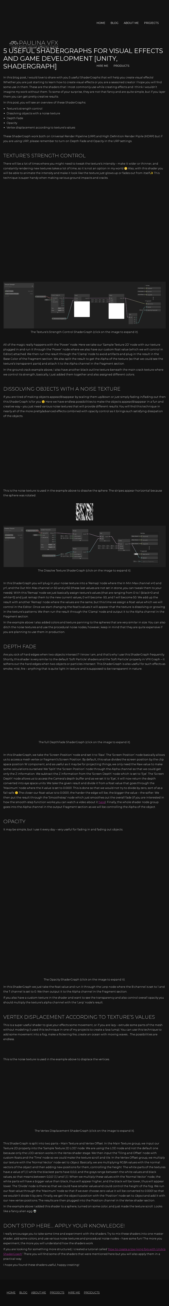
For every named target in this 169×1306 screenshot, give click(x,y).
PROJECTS (151, 23)
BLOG (114, 23)
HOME (101, 23)
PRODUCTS (121, 65)
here (102, 802)
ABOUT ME (131, 23)
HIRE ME (102, 65)
